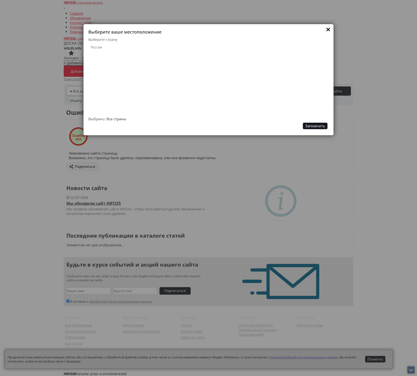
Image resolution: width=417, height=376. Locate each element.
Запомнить (315, 125)
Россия (96, 47)
